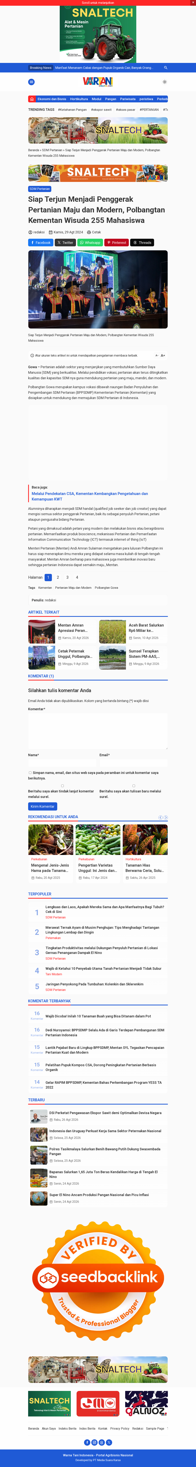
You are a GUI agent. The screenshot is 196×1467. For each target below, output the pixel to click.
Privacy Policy (119, 1428)
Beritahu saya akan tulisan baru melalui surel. (130, 794)
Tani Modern (54, 974)
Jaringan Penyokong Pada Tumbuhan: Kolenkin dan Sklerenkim (94, 984)
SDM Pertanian (40, 189)
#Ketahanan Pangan (72, 110)
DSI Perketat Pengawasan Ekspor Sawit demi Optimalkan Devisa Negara (105, 1113)
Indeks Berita (67, 1428)
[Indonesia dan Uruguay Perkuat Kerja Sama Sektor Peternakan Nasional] (38, 1135)
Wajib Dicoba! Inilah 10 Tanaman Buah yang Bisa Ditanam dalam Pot (98, 1016)
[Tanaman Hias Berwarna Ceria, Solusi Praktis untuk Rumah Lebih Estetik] (145, 839)
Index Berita (87, 1428)
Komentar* (36, 709)
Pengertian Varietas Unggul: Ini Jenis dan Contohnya (96, 870)
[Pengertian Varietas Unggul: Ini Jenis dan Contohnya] (98, 839)
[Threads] (102, 1442)
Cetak (96, 232)
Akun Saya (49, 1428)
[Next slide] (166, 817)
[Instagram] (94, 1442)
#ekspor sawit (101, 110)
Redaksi (137, 1428)
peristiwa (146, 99)
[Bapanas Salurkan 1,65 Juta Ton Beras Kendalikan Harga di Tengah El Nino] (38, 1178)
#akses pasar (125, 110)
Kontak (102, 1428)
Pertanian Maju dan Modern (73, 588)
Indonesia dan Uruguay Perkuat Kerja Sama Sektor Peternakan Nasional (105, 1131)
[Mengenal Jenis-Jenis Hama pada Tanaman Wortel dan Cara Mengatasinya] (50, 839)
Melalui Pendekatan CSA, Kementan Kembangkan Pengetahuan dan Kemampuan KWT (90, 496)
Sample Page (155, 1428)
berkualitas (68, 372)
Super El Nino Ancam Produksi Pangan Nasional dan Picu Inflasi (99, 1195)
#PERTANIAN (149, 110)
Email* (105, 755)
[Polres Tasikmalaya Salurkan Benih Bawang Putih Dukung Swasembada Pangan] (38, 1155)
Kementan (45, 588)
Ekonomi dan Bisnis (52, 99)
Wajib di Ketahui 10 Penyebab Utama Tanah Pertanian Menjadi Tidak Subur (104, 968)
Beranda (33, 1428)
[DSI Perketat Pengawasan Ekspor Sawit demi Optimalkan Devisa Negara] (38, 1116)
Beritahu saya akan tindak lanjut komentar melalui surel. (61, 794)
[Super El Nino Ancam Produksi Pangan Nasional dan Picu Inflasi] (38, 1198)
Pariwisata (128, 99)
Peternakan (53, 938)
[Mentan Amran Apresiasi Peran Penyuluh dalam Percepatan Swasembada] (41, 632)
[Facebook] (87, 1442)
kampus (79, 387)
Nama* (33, 755)
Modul (96, 99)
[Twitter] (109, 1442)
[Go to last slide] (160, 817)
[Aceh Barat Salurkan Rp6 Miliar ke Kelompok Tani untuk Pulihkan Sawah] (112, 632)
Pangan (110, 99)
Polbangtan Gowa (106, 588)
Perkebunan (166, 99)
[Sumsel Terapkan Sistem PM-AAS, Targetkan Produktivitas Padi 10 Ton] (112, 657)
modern (97, 528)
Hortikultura (79, 99)
